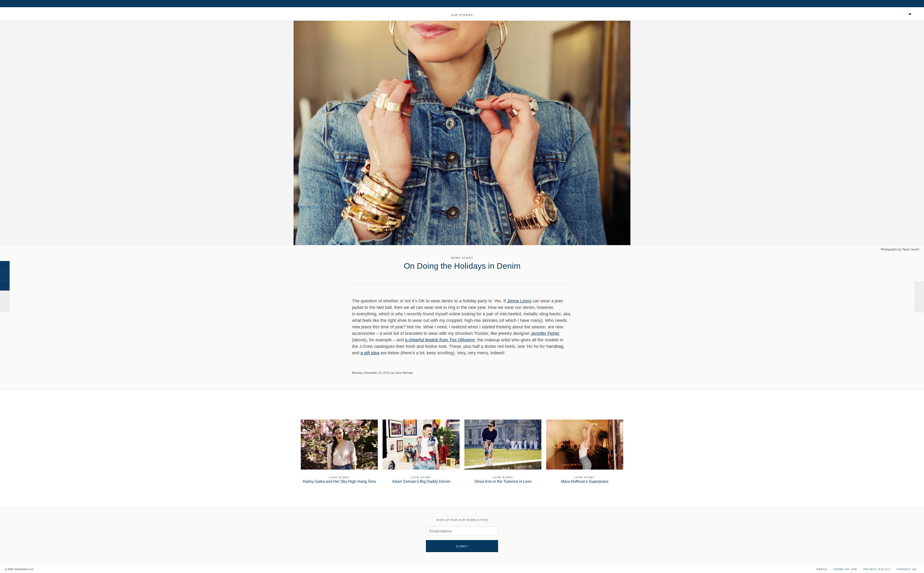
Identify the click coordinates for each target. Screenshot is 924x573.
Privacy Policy (877, 569)
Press (821, 569)
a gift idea (369, 352)
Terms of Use (845, 569)
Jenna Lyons (519, 301)
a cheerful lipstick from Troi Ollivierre (440, 339)
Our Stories (462, 15)
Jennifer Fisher (545, 333)
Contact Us (907, 569)
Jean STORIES (26, 16)
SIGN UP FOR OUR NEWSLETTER (462, 520)
